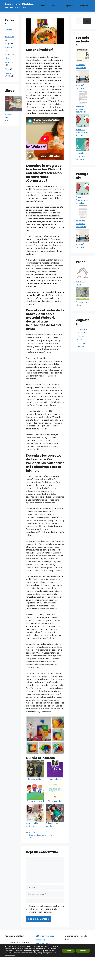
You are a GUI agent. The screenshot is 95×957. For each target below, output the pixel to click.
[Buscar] (87, 21)
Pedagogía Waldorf (19, 4)
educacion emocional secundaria (81, 109)
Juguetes (69, 6)
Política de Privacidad (44, 936)
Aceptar (68, 951)
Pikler (7, 69)
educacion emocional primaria (80, 156)
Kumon (8, 54)
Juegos (8, 43)
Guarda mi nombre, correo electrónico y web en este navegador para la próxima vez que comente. (46, 909)
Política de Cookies (43, 943)
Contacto (84, 6)
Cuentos (8, 29)
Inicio (43, 6)
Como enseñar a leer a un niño (40, 835)
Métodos (53, 6)
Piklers (31, 837)
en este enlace (10, 955)
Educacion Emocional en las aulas (82, 132)
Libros (7, 58)
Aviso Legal (40, 940)
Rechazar (82, 951)
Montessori (33, 832)
